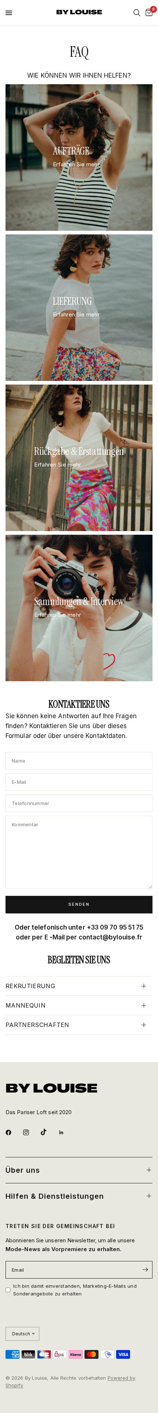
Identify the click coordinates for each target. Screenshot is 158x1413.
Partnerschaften (37, 1024)
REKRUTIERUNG (30, 986)
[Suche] (137, 13)
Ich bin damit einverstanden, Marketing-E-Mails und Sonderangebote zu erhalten (75, 1290)
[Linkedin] (66, 1132)
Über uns (23, 1170)
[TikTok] (49, 1132)
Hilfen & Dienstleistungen (55, 1196)
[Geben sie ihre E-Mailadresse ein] (145, 1270)
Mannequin (26, 1005)
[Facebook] (14, 1132)
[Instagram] (31, 1132)
